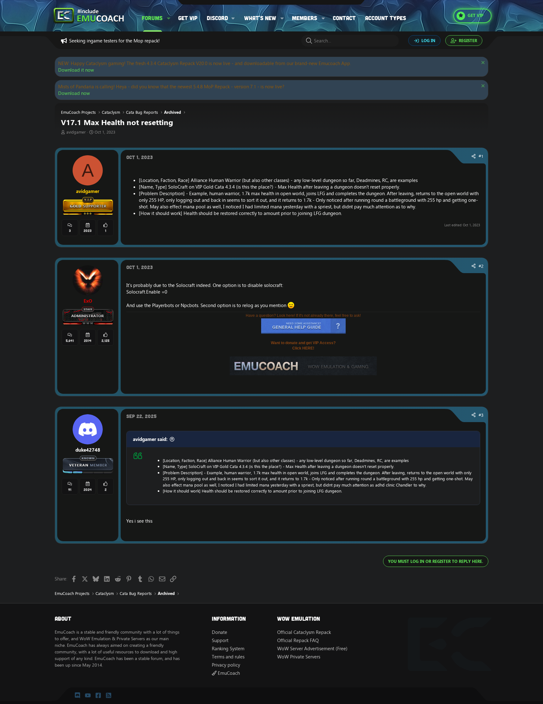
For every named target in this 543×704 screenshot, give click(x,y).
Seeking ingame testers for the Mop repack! (114, 40)
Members (304, 17)
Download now (74, 93)
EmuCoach (228, 673)
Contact (344, 17)
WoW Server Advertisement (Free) (312, 648)
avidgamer (76, 132)
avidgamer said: (150, 439)
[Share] (473, 156)
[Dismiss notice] (482, 63)
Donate (219, 632)
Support (220, 640)
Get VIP (187, 17)
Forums (152, 17)
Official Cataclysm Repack (304, 632)
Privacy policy (226, 665)
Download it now (76, 70)
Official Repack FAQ (298, 640)
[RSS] (109, 695)
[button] (169, 18)
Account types (385, 17)
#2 (481, 266)
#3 (481, 415)
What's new (260, 17)
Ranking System (228, 648)
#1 (481, 156)
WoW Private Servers (298, 656)
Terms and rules (228, 656)
